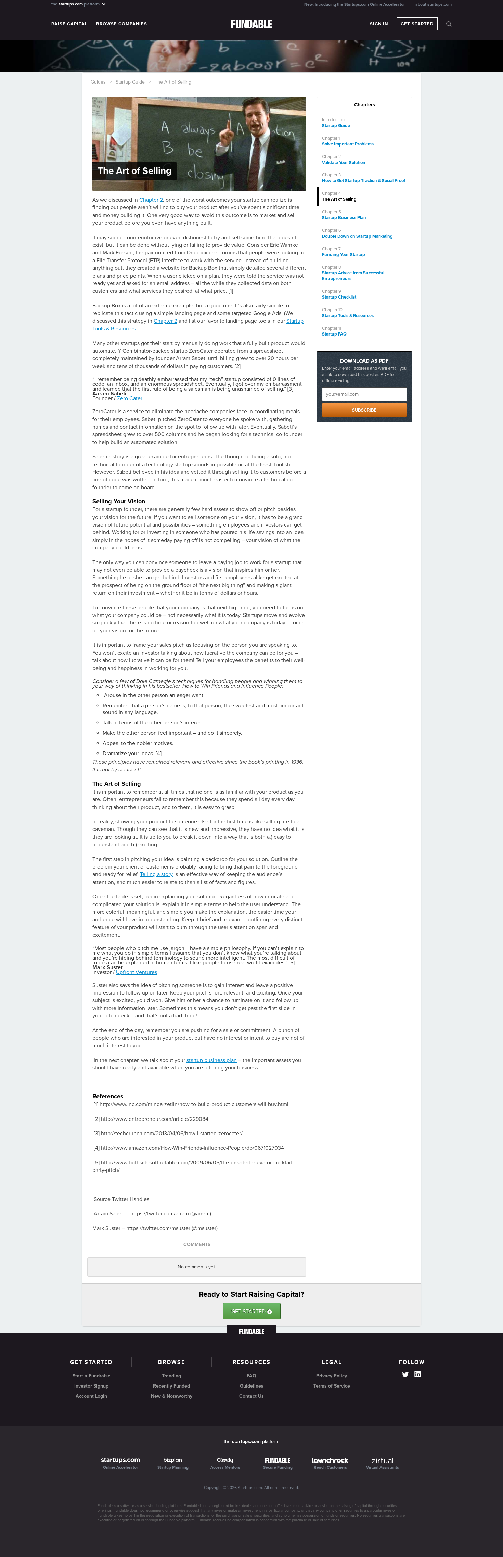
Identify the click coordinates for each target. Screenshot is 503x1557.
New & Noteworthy (171, 1396)
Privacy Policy (331, 1376)
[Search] (449, 24)
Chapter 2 (151, 200)
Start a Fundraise (92, 1376)
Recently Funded (171, 1386)
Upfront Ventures (136, 972)
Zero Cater (129, 398)
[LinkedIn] (417, 1374)
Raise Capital (69, 24)
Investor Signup (91, 1386)
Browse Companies (121, 24)
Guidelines (251, 1386)
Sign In (379, 24)
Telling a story (156, 874)
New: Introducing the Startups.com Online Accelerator (354, 4)
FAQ (251, 1376)
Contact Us (251, 1396)
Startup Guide (130, 82)
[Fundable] (251, 24)
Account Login (91, 1396)
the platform (76, 4)
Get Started (417, 24)
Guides (98, 82)
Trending (171, 1376)
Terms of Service (331, 1386)
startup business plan (211, 1060)
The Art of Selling (173, 82)
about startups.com (433, 4)
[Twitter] (405, 1375)
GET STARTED (251, 1311)
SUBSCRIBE (364, 410)
